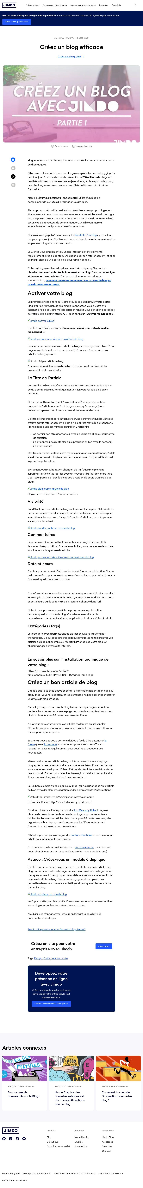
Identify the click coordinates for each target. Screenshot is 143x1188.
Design (38, 958)
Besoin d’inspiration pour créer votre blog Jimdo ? (56, 929)
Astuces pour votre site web (71, 38)
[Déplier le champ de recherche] (135, 5)
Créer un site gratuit (69, 56)
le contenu (50, 744)
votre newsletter (84, 847)
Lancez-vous (103, 946)
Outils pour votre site (55, 958)
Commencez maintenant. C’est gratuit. (51, 1003)
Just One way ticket (85, 810)
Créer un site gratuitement (16, 22)
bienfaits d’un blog (86, 235)
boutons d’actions (81, 835)
